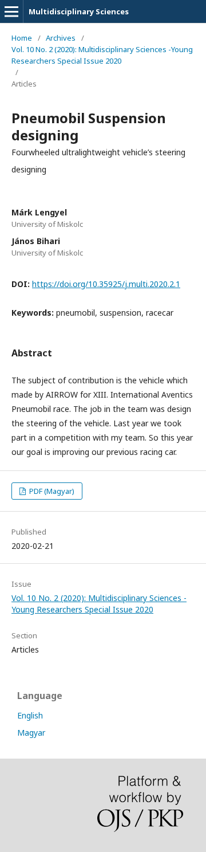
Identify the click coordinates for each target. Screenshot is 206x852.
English (30, 715)
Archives (61, 38)
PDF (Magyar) (50, 491)
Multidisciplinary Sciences (79, 11)
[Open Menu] (11, 11)
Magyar (31, 732)
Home (21, 38)
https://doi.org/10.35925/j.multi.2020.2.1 (106, 283)
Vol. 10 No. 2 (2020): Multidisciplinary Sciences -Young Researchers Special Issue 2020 (102, 55)
